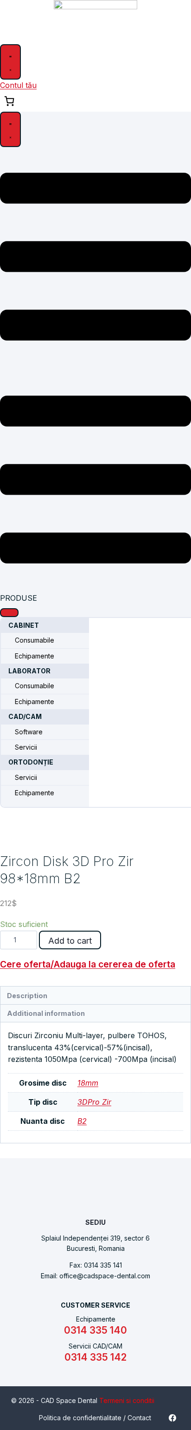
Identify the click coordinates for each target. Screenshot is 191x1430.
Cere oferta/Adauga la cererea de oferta (87, 964)
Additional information (46, 1013)
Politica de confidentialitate (80, 1418)
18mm (87, 1083)
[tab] (95, 995)
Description (27, 996)
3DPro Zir (94, 1102)
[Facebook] (172, 1417)
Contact (139, 1418)
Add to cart (70, 941)
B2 (82, 1121)
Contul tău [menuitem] (18, 85)
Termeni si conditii (126, 1400)
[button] (9, 612)
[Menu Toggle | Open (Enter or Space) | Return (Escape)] (10, 62)
